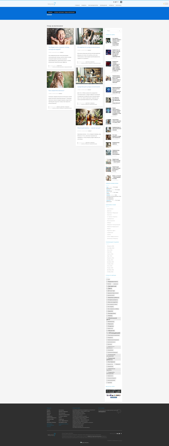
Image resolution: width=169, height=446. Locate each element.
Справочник (59, 65)
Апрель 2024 (110, 254)
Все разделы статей (63, 422)
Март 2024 (109, 256)
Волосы (83, 63)
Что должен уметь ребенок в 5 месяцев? (80, 416)
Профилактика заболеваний (110, 347)
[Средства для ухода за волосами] (89, 75)
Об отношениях (111, 220)
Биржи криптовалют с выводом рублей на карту (81, 411)
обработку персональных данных (94, 436)
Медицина (110, 323)
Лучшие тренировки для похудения (79, 413)
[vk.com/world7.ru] (117, 434)
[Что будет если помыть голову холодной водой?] (60, 36)
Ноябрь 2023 (110, 263)
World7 (61, 52)
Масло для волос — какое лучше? (89, 128)
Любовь (110, 315)
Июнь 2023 (109, 265)
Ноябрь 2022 (110, 271)
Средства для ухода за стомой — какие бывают (116, 160)
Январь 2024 (110, 260)
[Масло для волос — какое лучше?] (89, 117)
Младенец (111, 326)
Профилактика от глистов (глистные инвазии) (116, 128)
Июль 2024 (109, 250)
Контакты (49, 426)
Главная (48, 410)
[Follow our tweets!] (119, 434)
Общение (111, 330)
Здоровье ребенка (113, 297)
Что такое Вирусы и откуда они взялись (80, 418)
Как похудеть (110, 306)
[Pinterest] (118, 2)
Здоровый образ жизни (113, 293)
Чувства (110, 382)
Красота (86, 63)
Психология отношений (110, 355)
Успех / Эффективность (112, 236)
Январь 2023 (110, 267)
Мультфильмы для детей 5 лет (78, 426)
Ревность (118, 364)
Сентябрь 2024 (110, 248)
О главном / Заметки (112, 216)
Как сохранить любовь (113, 308)
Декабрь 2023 (110, 261)
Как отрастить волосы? (56, 90)
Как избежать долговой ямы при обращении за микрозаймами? (116, 100)
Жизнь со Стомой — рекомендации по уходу (116, 177)
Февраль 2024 (110, 258)
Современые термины (110, 369)
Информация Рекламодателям (50, 424)
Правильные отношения (113, 339)
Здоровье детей (111, 295)
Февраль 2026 (110, 246)
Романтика (110, 366)
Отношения (114, 333)
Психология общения (112, 352)
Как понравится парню (112, 304)
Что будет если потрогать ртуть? (78, 423)
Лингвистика (112, 313)
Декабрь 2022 (110, 269)
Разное (109, 228)
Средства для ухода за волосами (88, 87)
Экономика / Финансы (112, 238)
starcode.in (120, 440)
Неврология (110, 328)
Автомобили (110, 208)
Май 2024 (109, 252)
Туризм (109, 234)
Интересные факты (113, 299)
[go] (119, 30)
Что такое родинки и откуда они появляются (116, 136)
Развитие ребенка (110, 358)
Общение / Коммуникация (113, 224)
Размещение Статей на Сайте (63, 424)
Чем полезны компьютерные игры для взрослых (81, 427)
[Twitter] (116, 2)
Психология (110, 350)
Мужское (109, 214)
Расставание (111, 362)
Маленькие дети (111, 318)
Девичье (58, 106)
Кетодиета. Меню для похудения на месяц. (80, 421)
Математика (111, 321)
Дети (110, 288)
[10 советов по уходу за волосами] (89, 36)
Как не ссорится (113, 302)
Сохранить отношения (110, 373)
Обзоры (109, 222)
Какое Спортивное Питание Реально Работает (81, 417)
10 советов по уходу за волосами (88, 47)
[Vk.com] (114, 2)
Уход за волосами (97, 63)
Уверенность (110, 375)
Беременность (113, 281)
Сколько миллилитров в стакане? (78, 412)
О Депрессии (110, 218)
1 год (109, 279)
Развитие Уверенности (113, 226)
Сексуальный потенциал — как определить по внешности (83, 422)
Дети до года (111, 290)
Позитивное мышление (113, 335)
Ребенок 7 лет (110, 364)
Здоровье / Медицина (90, 61)
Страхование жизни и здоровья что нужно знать (116, 121)
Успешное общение (112, 378)
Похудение (110, 337)
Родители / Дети (111, 230)
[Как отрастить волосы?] (60, 79)
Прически (91, 63)
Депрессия (112, 286)
